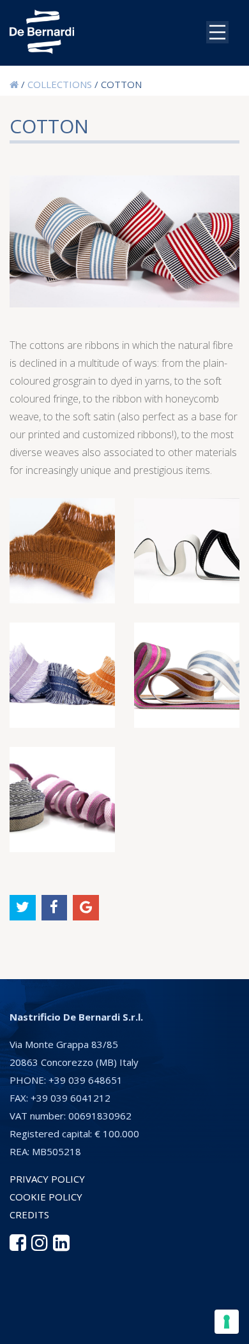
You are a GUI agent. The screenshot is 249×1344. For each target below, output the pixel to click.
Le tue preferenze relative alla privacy (138, 1301)
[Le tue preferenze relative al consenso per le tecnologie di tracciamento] (227, 1322)
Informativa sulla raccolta (78, 1328)
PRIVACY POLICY (47, 1178)
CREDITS (29, 1214)
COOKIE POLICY (46, 1196)
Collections (59, 84)
